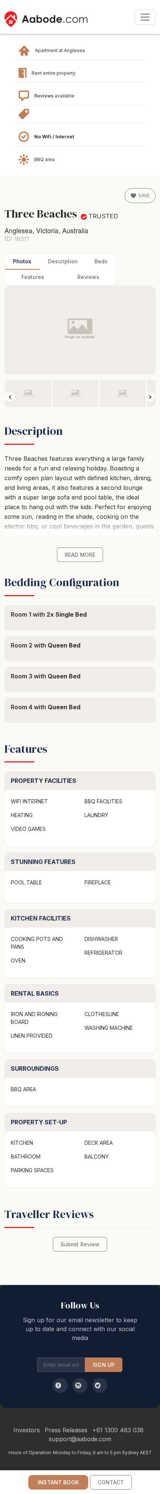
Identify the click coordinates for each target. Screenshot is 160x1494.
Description (63, 261)
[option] (28, 393)
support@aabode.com (80, 1439)
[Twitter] (99, 1385)
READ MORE (80, 555)
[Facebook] (60, 1385)
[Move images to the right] (150, 397)
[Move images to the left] (9, 397)
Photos (22, 261)
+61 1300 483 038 (118, 1430)
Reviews (44, 96)
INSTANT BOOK (58, 1482)
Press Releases (66, 1430)
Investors (26, 1430)
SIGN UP (104, 1365)
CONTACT (111, 1482)
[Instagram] (80, 1385)
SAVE (144, 195)
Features (33, 277)
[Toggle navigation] (145, 17)
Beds (101, 261)
